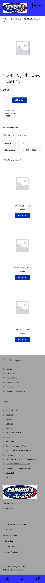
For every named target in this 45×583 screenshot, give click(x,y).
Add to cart (19, 100)
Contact (9, 428)
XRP (8, 116)
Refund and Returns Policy (16, 446)
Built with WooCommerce (13, 570)
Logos (8, 437)
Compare (9, 419)
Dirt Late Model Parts (14, 432)
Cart (34, 577)
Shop (13, 19)
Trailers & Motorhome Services (18, 464)
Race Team (10, 441)
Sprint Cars (10, 387)
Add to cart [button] (22, 215)
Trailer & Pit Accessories (15, 391)
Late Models (10, 373)
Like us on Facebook (10, 552)
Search (22, 579)
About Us (9, 415)
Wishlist (9, 477)
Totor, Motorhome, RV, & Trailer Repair (21, 459)
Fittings (19, 19)
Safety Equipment (13, 382)
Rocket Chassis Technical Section (19, 450)
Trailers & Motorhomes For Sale (18, 468)
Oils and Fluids (11, 378)
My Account (7, 579)
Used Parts (10, 472)
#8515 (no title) (12, 410)
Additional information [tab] (12, 127)
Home (7, 19)
